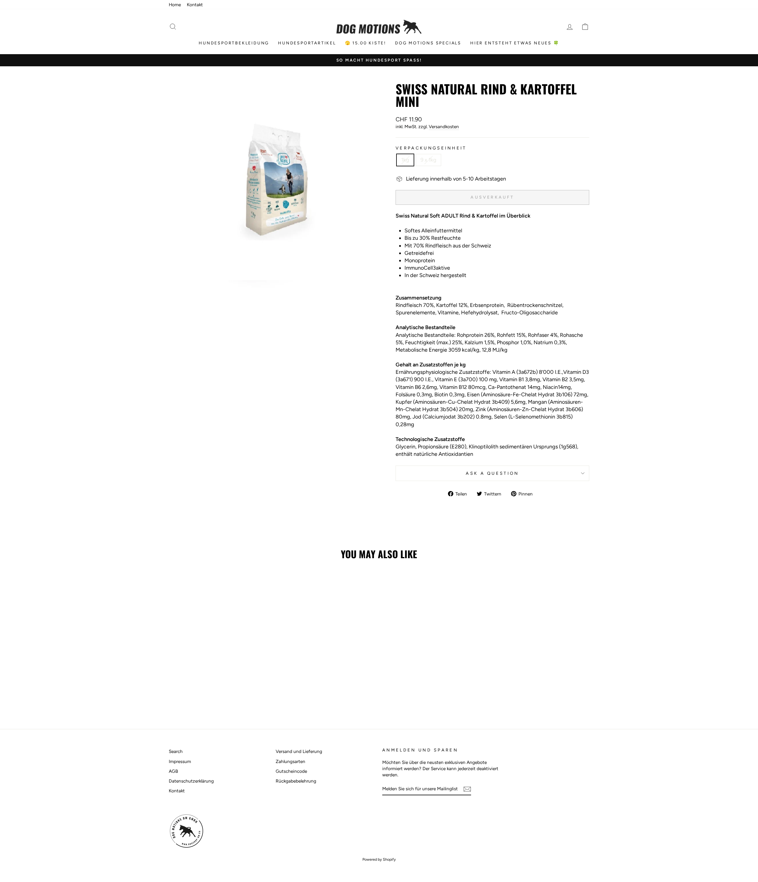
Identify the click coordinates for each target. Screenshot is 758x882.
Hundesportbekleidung (234, 43)
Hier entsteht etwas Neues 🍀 (514, 43)
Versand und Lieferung (299, 751)
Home (175, 4)
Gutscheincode (291, 771)
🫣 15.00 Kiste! (365, 43)
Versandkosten (444, 126)
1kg (405, 160)
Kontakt (195, 4)
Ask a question (492, 473)
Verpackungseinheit (431, 148)
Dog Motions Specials (428, 43)
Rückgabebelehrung (296, 781)
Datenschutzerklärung (191, 781)
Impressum (180, 761)
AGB (173, 771)
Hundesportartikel (307, 43)
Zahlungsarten (290, 761)
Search (176, 751)
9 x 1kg (428, 160)
